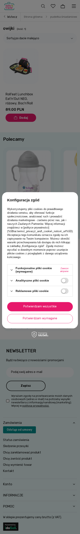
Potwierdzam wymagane (40, 318)
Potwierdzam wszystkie (40, 306)
